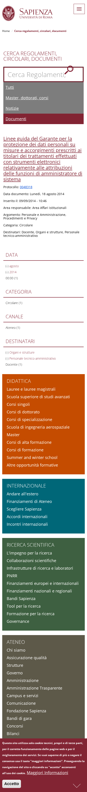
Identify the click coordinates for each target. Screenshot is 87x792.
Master (13, 434)
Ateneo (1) (13, 327)
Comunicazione (21, 703)
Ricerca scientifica (30, 544)
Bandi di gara (19, 718)
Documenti (16, 118)
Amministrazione (23, 680)
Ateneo (16, 641)
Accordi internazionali (27, 516)
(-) (7, 266)
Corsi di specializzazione (29, 419)
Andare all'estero (22, 493)
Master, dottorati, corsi (27, 97)
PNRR (12, 575)
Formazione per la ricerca (30, 613)
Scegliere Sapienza (24, 509)
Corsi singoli (18, 404)
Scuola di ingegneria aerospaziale (38, 427)
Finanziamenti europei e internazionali (43, 583)
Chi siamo (16, 650)
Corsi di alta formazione (29, 442)
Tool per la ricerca (24, 606)
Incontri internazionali (27, 524)
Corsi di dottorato (23, 412)
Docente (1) (14, 364)
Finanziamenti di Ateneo (29, 501)
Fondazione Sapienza (26, 710)
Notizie (12, 108)
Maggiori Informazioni (47, 772)
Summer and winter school (32, 457)
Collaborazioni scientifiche (31, 560)
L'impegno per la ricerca (29, 553)
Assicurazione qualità (27, 657)
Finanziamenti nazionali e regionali (39, 591)
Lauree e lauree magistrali (31, 389)
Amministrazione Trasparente (34, 688)
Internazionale (26, 485)
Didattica (19, 380)
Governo (15, 672)
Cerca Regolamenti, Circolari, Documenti (32, 56)
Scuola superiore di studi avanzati (38, 396)
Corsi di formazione (25, 449)
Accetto (11, 784)
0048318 (26, 187)
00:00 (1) (12, 278)
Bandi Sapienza (21, 598)
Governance (18, 621)
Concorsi (15, 726)
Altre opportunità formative (32, 465)
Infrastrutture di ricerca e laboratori (40, 568)
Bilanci (13, 733)
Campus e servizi (22, 695)
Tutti (10, 87)
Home (6, 31)
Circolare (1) (14, 303)
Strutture (15, 665)
